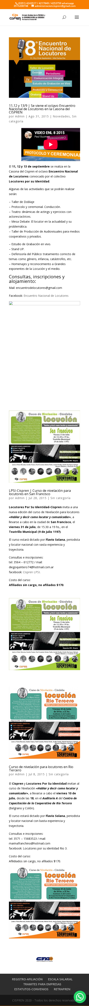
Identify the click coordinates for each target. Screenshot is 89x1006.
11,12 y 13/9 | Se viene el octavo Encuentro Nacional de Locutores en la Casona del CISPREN (42, 109)
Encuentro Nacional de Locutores (46, 296)
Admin (20, 116)
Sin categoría (61, 498)
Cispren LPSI (31, 572)
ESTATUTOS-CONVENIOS (31, 989)
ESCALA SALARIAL (60, 979)
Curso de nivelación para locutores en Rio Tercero (41, 768)
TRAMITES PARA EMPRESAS (42, 984)
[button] (80, 997)
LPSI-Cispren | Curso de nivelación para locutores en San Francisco (40, 492)
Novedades (61, 116)
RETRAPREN (62, 989)
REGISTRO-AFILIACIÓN (27, 979)
